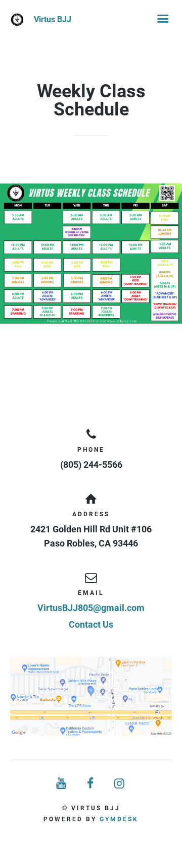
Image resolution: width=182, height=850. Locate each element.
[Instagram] (120, 783)
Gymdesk (119, 819)
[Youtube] (61, 783)
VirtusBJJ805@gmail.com (91, 607)
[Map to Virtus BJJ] (91, 696)
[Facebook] (91, 783)
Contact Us (91, 624)
